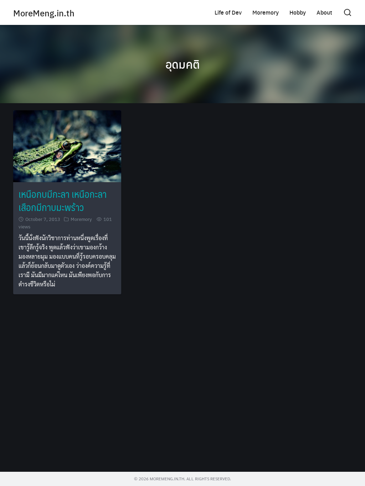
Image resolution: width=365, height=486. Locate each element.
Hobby (297, 12)
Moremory (265, 12)
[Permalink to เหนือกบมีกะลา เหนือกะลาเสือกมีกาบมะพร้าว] (67, 145)
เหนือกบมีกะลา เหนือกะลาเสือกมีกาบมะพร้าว (63, 200)
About (324, 12)
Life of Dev (228, 12)
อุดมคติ (182, 64)
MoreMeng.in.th (43, 13)
